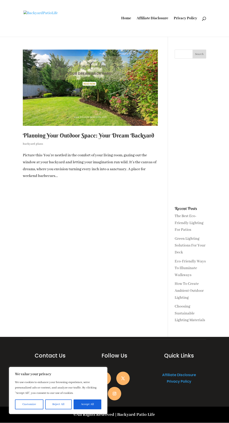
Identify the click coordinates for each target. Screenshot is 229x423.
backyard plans (33, 144)
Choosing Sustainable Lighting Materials (190, 313)
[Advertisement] (190, 132)
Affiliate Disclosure (152, 19)
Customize (29, 404)
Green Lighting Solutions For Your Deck (190, 245)
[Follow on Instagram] (114, 393)
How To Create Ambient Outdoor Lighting (189, 290)
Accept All (87, 404)
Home (126, 19)
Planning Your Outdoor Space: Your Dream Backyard (88, 135)
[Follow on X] (123, 378)
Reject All (58, 404)
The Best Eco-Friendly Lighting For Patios (189, 223)
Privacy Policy (185, 19)
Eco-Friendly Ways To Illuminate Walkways (190, 268)
